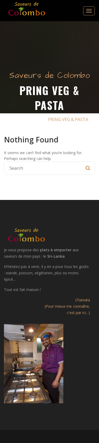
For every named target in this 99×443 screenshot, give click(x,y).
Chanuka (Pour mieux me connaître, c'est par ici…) (67, 306)
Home (17, 119)
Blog (35, 119)
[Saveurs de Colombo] (26, 8)
